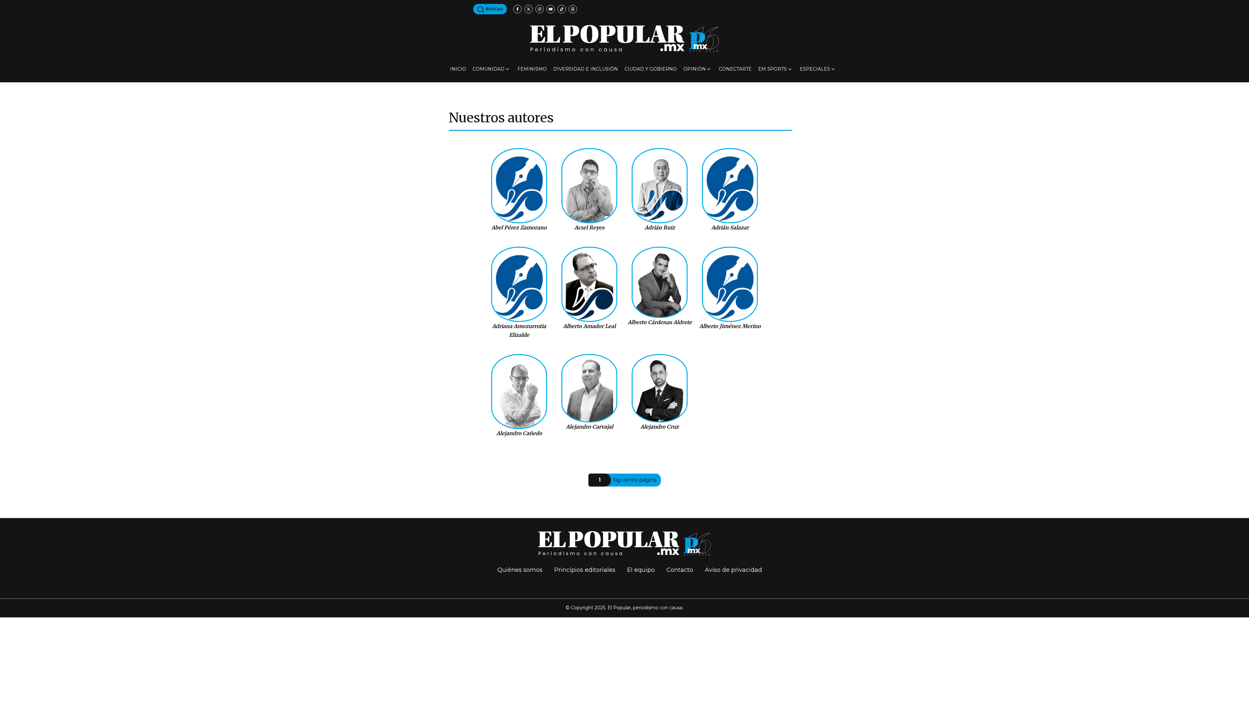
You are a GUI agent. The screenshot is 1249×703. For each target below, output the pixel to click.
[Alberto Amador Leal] (589, 284)
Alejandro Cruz (659, 426)
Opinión (694, 69)
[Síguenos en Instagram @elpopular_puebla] (539, 9)
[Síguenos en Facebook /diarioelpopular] (517, 9)
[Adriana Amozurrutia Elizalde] (519, 284)
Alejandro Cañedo (519, 433)
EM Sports (772, 69)
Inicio (458, 69)
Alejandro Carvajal (589, 426)
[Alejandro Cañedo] (519, 391)
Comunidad (488, 69)
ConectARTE (735, 69)
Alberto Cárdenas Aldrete (660, 322)
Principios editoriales (584, 569)
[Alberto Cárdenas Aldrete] (660, 282)
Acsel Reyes (589, 227)
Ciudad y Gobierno (650, 69)
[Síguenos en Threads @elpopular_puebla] (573, 9)
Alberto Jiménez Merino (730, 326)
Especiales (815, 69)
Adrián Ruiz (660, 227)
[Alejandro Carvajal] (589, 388)
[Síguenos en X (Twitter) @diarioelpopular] (528, 9)
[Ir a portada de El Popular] (624, 38)
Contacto (679, 569)
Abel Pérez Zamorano (519, 227)
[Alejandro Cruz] (660, 388)
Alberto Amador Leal (589, 326)
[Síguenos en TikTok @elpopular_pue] (561, 9)
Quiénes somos (520, 569)
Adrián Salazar (730, 227)
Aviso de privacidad (733, 569)
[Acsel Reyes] (589, 185)
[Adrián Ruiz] (660, 185)
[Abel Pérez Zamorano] (519, 185)
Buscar (494, 9)
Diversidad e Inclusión (585, 69)
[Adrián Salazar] (730, 185)
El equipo (641, 569)
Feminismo (532, 69)
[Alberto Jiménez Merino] (730, 284)
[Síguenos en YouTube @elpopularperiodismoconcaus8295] (550, 9)
